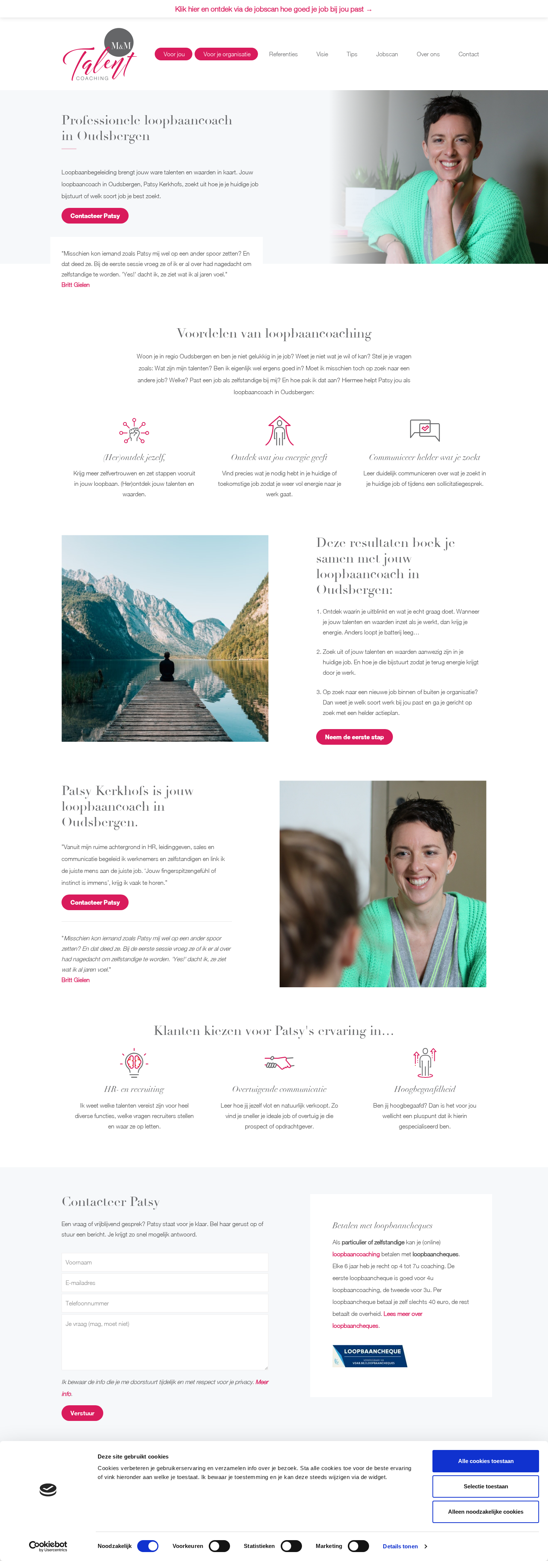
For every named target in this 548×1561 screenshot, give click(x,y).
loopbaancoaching (356, 1254)
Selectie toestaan (486, 1486)
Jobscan (387, 54)
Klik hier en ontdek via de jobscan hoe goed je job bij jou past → (274, 8)
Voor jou (174, 54)
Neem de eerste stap (354, 736)
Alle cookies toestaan (486, 1461)
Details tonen (400, 1546)
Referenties (283, 54)
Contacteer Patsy (95, 215)
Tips (352, 54)
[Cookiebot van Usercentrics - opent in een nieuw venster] (48, 1546)
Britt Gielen (76, 284)
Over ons (428, 54)
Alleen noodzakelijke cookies (485, 1511)
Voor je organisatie (227, 54)
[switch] (219, 1546)
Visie (322, 54)
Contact (469, 54)
